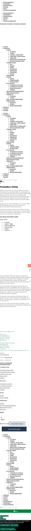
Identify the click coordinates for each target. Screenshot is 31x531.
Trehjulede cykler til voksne (7, 372)
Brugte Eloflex (14, 469)
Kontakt (5, 110)
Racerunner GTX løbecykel (18, 59)
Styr (11, 64)
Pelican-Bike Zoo (10, 225)
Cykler (8, 50)
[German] (5, 26)
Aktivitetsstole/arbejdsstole (15, 91)
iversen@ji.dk (8, 357)
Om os (5, 8)
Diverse (12, 73)
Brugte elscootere (15, 88)
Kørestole (13, 102)
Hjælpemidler (11, 101)
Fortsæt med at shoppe (17, 423)
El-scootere (10, 83)
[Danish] (1, 26)
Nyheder (5, 7)
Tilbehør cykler (11, 62)
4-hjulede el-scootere (16, 86)
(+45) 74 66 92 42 (4, 354)
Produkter (6, 48)
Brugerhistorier (7, 5)
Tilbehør (12, 89)
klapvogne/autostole (13, 93)
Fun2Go (7, 222)
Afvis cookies (14, 525)
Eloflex (9, 77)
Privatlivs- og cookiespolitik (7, 529)
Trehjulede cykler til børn (6, 370)
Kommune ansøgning (9, 10)
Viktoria (7, 230)
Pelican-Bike (10, 75)
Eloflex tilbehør (4, 397)
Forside (5, 46)
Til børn (12, 53)
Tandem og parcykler (5, 374)
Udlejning (6, 107)
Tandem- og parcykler (16, 54)
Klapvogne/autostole (13, 480)
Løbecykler (13, 58)
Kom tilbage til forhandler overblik (9, 216)
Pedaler (12, 66)
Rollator (2, 403)
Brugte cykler (3, 376)
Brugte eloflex (14, 81)
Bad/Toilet (3, 409)
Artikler (2, 412)
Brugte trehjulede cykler (17, 61)
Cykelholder (13, 72)
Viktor (7, 228)
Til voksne (13, 51)
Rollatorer (10, 94)
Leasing (5, 108)
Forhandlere (6, 3)
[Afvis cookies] (15, 529)
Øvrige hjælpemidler (16, 105)
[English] (3, 26)
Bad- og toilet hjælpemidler (15, 99)
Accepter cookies (5, 525)
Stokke (12, 104)
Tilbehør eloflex (14, 80)
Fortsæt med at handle (14, 429)
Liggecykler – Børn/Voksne (18, 444)
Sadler (12, 67)
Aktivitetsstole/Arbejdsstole (8, 405)
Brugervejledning (8, 2)
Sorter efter (3, 219)
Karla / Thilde (9, 224)
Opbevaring (13, 70)
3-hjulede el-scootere (16, 85)
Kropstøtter (13, 69)
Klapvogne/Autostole (6, 407)
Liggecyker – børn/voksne (17, 56)
